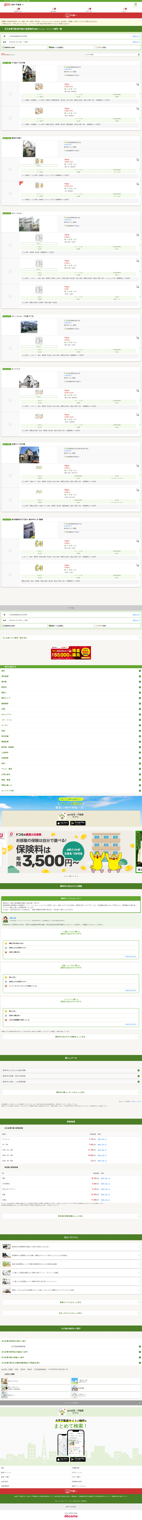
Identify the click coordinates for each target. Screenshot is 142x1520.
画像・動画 (5, 780)
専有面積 (5, 676)
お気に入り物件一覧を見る (16, 638)
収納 (3, 731)
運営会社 (83, 1501)
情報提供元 (74, 1496)
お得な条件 (5, 774)
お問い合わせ (76, 1501)
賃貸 (2, 1468)
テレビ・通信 (6, 769)
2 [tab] (66, 876)
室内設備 (5, 736)
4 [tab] (70, 876)
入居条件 (5, 752)
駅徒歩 (4, 687)
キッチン (5, 725)
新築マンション (6, 1472)
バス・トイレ (6, 720)
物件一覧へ (101, 1139)
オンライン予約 (7, 791)
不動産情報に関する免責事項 (86, 1496)
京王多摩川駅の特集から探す (12, 1357)
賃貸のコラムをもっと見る (70, 1302)
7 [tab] (75, 876)
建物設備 (5, 742)
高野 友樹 (13, 918)
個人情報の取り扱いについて (102, 1496)
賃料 (3, 671)
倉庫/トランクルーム (79, 1486)
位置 (3, 709)
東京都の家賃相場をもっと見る (70, 1216)
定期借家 (5, 758)
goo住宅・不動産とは (19, 1496)
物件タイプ (5, 698)
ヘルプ (69, 1501)
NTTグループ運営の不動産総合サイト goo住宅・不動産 (17, 0)
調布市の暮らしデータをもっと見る (70, 1092)
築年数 (4, 682)
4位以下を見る (130, 956)
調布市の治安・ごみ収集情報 (14, 1082)
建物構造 (5, 704)
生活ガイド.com (136, 1101)
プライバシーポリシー (60, 1501)
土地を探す (4, 1481)
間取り (4, 693)
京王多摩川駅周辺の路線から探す (14, 1352)
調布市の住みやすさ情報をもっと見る (70, 1037)
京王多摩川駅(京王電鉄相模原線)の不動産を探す (20, 1363)
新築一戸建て (5, 1477)
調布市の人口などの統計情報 (14, 1070)
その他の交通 (67, 69)
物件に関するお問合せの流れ (62, 1496)
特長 (3, 763)
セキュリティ (6, 714)
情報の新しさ (6, 785)
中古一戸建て (76, 1477)
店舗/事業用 (5, 1486)
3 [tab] (68, 876)
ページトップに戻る (71, 1403)
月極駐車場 (75, 1468)
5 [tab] (71, 876)
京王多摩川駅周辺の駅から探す (13, 1341)
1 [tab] (64, 876)
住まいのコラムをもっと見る (70, 1313)
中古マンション (77, 1472)
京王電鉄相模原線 (18, 1346)
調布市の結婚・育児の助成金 (14, 1076)
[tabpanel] (71, 852)
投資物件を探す (77, 1481)
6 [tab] (73, 876)
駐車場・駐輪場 (7, 747)
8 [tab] (77, 876)
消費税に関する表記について (119, 1496)
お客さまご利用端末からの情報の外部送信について (40, 1496)
